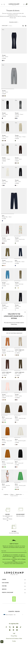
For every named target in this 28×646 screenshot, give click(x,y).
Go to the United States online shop (14, 329)
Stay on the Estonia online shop (14, 333)
